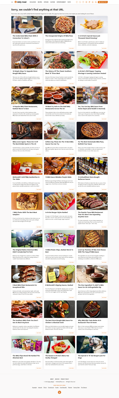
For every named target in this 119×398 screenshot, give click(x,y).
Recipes (40, 2)
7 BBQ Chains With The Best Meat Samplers (25, 213)
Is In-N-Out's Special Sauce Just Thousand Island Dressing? (89, 37)
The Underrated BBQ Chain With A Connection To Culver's (25, 37)
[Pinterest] (83, 2)
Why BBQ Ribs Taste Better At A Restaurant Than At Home (89, 321)
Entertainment (61, 2)
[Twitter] (80, 2)
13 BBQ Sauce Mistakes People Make (58, 177)
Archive (57, 379)
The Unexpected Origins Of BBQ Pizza (59, 36)
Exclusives (33, 2)
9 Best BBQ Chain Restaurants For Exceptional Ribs (25, 286)
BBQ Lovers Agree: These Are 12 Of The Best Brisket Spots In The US (25, 143)
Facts (69, 2)
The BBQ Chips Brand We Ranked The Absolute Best (26, 357)
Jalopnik (40, 387)
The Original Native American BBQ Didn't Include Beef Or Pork (25, 251)
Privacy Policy (65, 379)
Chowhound (51, 387)
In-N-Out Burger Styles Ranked (56, 212)
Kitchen (46, 2)
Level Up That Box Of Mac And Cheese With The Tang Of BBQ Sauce (92, 251)
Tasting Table (76, 387)
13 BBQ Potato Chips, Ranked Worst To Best (59, 251)
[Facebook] (77, 2)
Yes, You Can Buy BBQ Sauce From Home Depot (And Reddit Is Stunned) (91, 107)
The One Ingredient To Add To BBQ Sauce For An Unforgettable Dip (91, 286)
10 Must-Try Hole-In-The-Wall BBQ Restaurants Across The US (57, 107)
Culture (52, 2)
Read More (39, 48)
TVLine (45, 387)
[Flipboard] (89, 2)
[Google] (93, 2)
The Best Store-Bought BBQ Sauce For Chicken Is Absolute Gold (59, 321)
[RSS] (96, 2)
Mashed (70, 387)
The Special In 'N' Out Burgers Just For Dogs (91, 357)
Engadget (34, 387)
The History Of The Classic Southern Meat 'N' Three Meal (58, 72)
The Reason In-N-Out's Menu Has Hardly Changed (57, 357)
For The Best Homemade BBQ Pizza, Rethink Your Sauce (91, 143)
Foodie (57, 387)
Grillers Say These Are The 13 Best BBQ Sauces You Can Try (59, 143)
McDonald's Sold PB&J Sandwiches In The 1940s (26, 178)
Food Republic (63, 387)
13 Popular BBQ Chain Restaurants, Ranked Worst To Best (25, 107)
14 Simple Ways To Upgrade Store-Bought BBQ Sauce (25, 72)
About (52, 379)
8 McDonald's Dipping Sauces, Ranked (59, 285)
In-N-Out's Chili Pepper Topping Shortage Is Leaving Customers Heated (92, 72)
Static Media (51, 381)
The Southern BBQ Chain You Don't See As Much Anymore (25, 321)
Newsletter (104, 2)
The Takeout (84, 387)
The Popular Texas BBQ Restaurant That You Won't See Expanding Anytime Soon (90, 214)
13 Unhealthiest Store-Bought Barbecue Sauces (89, 178)
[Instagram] (86, 2)
